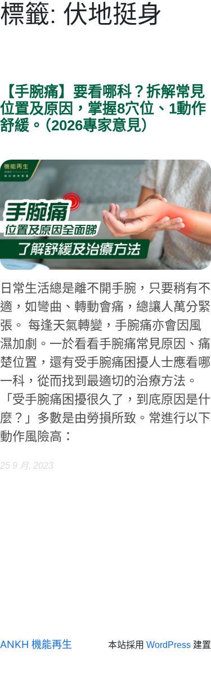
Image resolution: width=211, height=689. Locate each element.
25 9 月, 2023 (26, 465)
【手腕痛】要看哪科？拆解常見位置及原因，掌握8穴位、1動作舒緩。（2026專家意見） (103, 109)
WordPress (168, 645)
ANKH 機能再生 (36, 644)
